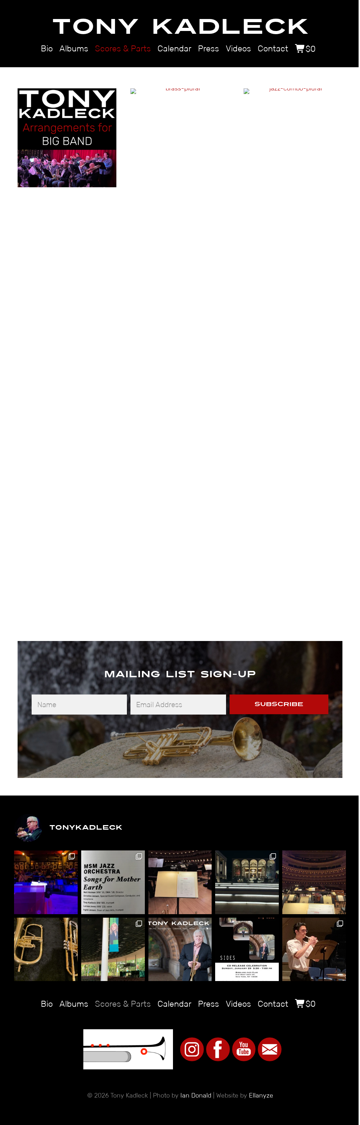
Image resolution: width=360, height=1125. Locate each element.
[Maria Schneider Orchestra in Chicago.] (113, 949)
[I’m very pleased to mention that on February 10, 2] (247, 949)
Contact (273, 48)
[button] (279, 704)
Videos (238, 48)
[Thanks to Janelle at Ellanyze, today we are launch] (180, 949)
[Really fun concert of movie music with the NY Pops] (180, 882)
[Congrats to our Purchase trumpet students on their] (314, 949)
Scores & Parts (123, 48)
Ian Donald (195, 1095)
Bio (47, 48)
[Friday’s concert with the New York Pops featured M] (314, 882)
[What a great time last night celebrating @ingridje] (113, 882)
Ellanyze (261, 1095)
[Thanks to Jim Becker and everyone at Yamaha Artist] (46, 949)
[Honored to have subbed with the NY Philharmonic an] (247, 882)
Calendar (174, 48)
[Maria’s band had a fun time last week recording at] (46, 882)
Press (208, 48)
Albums (73, 48)
